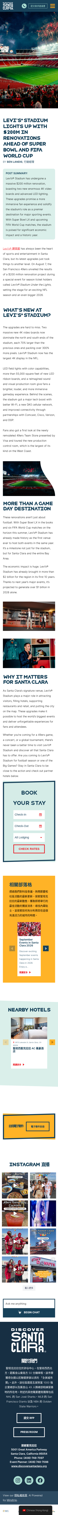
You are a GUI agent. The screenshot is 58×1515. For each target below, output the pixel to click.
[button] (46, 948)
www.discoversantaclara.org (29, 1466)
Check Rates (29, 848)
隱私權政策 (20, 1495)
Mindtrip (12, 1500)
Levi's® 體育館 (11, 248)
